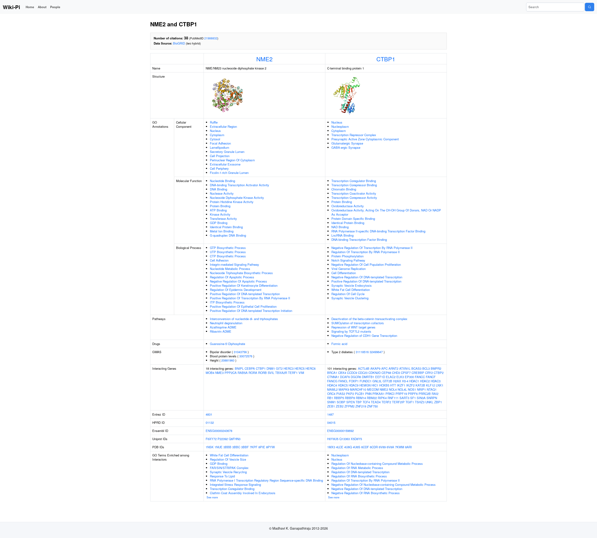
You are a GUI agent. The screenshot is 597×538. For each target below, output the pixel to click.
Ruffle (214, 122)
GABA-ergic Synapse (345, 147)
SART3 (404, 398)
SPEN (350, 402)
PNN (368, 393)
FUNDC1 (365, 381)
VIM (301, 372)
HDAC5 (343, 385)
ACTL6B (363, 368)
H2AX (397, 381)
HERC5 (300, 368)
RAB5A (243, 372)
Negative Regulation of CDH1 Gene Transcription (364, 335)
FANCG (332, 381)
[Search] (589, 7)
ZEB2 (340, 406)
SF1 (413, 398)
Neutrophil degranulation (226, 323)
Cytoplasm (217, 135)
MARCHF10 (358, 389)
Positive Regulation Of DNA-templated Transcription (245, 294)
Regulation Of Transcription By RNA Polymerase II (365, 252)
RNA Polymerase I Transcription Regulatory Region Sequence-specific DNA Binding (266, 480)
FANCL (343, 381)
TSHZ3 (419, 402)
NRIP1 (421, 389)
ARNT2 (393, 368)
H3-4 (405, 381)
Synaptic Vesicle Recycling (228, 472)
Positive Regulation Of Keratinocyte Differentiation (244, 285)
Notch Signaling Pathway (348, 260)
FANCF (431, 377)
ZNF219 (360, 406)
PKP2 (350, 393)
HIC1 (374, 385)
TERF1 (293, 372)
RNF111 (393, 398)
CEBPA (250, 368)
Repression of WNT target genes (353, 327)
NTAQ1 (432, 389)
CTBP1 (385, 59)
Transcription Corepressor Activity (354, 197)
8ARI (408, 447)
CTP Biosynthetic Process (228, 256)
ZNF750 (372, 406)
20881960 (227, 360)
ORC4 (331, 393)
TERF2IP (398, 402)
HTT (393, 385)
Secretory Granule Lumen (227, 151)
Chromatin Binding (343, 189)
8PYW (270, 447)
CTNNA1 (333, 377)
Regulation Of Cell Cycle (347, 294)
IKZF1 (401, 385)
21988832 (210, 38)
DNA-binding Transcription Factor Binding (359, 239)
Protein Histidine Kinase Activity (231, 202)
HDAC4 (332, 385)
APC (384, 368)
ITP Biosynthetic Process (227, 302)
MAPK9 (344, 389)
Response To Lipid (222, 476)
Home (30, 7)
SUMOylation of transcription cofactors (357, 323)
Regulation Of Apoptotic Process (232, 277)
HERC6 (310, 368)
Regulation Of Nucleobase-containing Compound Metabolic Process (377, 463)
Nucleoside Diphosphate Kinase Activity (237, 197)
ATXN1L (404, 368)
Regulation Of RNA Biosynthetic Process (359, 476)
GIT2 (279, 368)
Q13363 (344, 439)
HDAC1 (414, 381)
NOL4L (402, 389)
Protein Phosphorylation (347, 256)
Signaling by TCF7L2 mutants (351, 331)
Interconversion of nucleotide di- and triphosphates (244, 319)
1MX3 (331, 447)
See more (212, 497)
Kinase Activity (220, 214)
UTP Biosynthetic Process (228, 252)
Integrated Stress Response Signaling (235, 484)
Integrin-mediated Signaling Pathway (234, 264)
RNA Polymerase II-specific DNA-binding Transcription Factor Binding (378, 231)
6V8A (390, 447)
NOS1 (412, 389)
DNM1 (271, 368)
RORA (253, 372)
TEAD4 (376, 402)
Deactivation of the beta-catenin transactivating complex (369, 319)
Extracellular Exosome (225, 164)
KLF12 (430, 385)
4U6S (356, 447)
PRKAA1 (378, 393)
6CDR (374, 447)
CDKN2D (374, 372)
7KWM (399, 447)
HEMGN (365, 385)
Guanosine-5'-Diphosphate (227, 343)
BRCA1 (332, 372)
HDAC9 (353, 385)
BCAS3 (416, 368)
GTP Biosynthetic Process (228, 247)
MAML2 (332, 389)
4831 (209, 414)
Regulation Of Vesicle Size (228, 459)
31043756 (240, 352)
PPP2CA (231, 372)
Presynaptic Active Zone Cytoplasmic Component (365, 139)
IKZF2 (410, 385)
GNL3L (377, 381)
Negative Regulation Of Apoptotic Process (238, 281)
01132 (210, 422)
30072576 (245, 356)
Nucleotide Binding (222, 181)
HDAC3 (436, 381)
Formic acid (339, 343)
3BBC (236, 447)
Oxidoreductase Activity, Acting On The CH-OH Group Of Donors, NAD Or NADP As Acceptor (386, 212)
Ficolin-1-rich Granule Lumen (229, 172)
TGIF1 (410, 402)
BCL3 (426, 368)
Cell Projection (219, 156)
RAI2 (435, 393)
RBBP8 (350, 398)
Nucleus (215, 130)
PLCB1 (359, 393)
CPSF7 (406, 372)
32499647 (376, 352)
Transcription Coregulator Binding (353, 181)
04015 (331, 422)
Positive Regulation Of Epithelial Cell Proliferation (243, 306)
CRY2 (429, 372)
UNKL (429, 402)
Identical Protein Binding (226, 227)
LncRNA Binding (342, 235)
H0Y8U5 (332, 439)
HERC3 (289, 368)
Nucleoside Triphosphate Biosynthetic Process (241, 273)
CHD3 (396, 372)
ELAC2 (391, 377)
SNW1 (331, 402)
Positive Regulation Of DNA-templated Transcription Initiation (251, 310)
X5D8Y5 (356, 439)
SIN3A (421, 398)
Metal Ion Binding (221, 231)
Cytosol (215, 139)
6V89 (382, 447)
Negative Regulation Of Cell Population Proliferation (366, 264)
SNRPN (432, 398)
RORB (262, 372)
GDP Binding (218, 223)
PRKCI (390, 393)
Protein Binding (220, 206)
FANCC (420, 377)
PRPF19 (401, 393)
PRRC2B (425, 393)
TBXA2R (281, 372)
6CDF (365, 447)
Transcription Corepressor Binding (354, 185)
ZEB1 (331, 406)
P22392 (223, 439)
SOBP (341, 402)
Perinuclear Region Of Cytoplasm (232, 160)
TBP (359, 402)
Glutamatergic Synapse (347, 143)
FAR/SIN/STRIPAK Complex (229, 468)
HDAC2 (425, 381)
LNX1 (439, 385)
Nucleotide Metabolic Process (230, 268)
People (55, 7)
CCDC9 (352, 372)
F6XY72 (211, 439)
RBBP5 (339, 398)
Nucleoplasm (340, 126)
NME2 (264, 59)
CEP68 (386, 372)
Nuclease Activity (222, 193)
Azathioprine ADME (223, 327)
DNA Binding (218, 189)
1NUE (218, 447)
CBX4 (342, 372)
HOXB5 (384, 385)
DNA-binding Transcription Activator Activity (239, 185)
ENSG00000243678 (219, 430)
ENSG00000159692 (340, 430)
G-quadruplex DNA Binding (228, 235)
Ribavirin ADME (220, 331)
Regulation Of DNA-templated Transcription (360, 472)
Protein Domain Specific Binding (353, 218)
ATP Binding (218, 210)
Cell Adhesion (219, 260)
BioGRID (179, 43)
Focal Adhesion (220, 143)
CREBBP (418, 372)
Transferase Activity (223, 218)
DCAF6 (345, 377)
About (42, 7)
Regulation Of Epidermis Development (235, 289)
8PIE (261, 447)
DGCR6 (356, 377)
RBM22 (372, 398)
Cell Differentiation (343, 273)
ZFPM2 (349, 406)
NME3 (219, 372)
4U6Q (348, 447)
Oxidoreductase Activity (347, 206)
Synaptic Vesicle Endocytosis (351, 285)
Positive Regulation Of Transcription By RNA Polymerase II (250, 298)
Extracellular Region (223, 126)
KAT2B (420, 385)
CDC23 (363, 372)
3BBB (227, 447)
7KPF (253, 447)
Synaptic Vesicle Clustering (349, 298)
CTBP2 (439, 372)
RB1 (330, 398)
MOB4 (210, 372)
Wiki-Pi (11, 7)
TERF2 (386, 402)
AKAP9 (375, 368)
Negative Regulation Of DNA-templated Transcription (366, 277)
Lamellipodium (219, 147)
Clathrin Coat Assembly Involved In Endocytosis (242, 493)
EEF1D (380, 377)
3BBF (245, 447)
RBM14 (361, 398)
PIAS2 (340, 393)
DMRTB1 (368, 377)
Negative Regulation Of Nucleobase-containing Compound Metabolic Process (383, 484)
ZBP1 (438, 402)
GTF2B (387, 381)
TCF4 (366, 402)
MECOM (373, 389)
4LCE (339, 447)
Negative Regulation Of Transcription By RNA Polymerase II (372, 247)
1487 (330, 414)
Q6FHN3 (234, 439)
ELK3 (400, 377)
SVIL (271, 372)
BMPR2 (436, 368)
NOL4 (393, 389)
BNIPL (239, 368)
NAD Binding (340, 227)
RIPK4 (382, 398)
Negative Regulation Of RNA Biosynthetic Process (365, 493)
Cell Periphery (219, 168)
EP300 (409, 377)
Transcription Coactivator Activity (353, 193)
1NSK (210, 447)
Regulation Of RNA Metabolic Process (357, 468)
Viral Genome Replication (348, 268)
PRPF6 (413, 393)
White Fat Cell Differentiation (350, 289)
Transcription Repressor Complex (353, 135)
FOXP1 (354, 381)
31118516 (362, 352)
